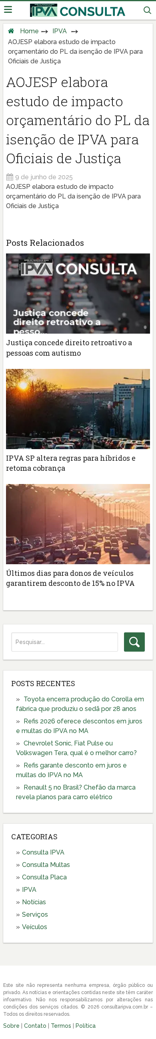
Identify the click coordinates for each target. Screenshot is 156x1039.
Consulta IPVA (43, 852)
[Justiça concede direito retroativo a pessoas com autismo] (78, 293)
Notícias (34, 902)
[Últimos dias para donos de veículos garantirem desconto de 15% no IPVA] (78, 524)
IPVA (59, 31)
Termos (61, 1026)
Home (29, 31)
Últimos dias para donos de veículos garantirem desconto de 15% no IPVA (70, 578)
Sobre (11, 1026)
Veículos (34, 927)
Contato (35, 1026)
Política (86, 1026)
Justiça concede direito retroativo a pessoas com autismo (69, 347)
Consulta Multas (46, 865)
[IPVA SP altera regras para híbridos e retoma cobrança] (78, 409)
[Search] (134, 642)
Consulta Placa (44, 877)
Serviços (35, 914)
